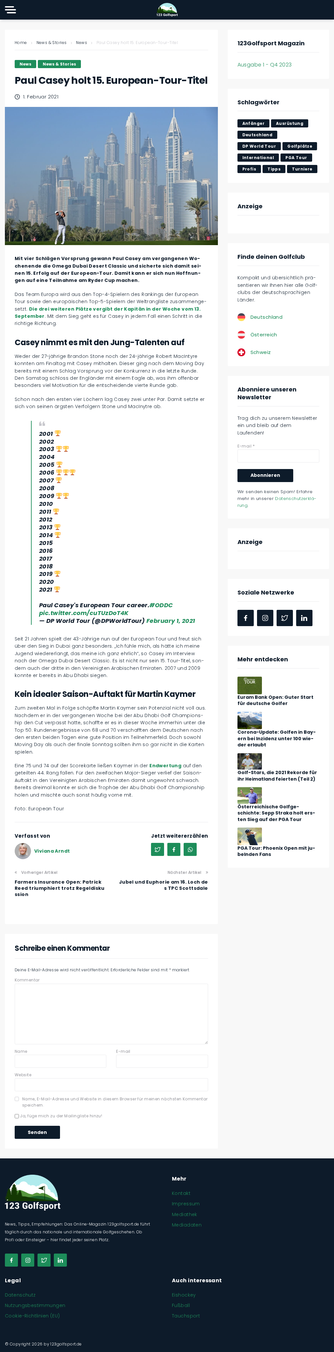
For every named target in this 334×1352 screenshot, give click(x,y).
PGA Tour (296, 157)
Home (21, 42)
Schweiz (260, 352)
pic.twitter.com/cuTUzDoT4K (84, 613)
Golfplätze (299, 146)
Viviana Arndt (52, 851)
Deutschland (257, 135)
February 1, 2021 (170, 621)
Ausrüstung (289, 123)
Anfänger (253, 123)
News (81, 42)
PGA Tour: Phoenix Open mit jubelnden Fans (276, 851)
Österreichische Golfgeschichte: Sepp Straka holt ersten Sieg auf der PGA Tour (276, 813)
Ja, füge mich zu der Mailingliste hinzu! (60, 1116)
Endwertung (165, 765)
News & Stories (52, 42)
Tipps (274, 169)
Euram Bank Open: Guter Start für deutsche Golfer (275, 700)
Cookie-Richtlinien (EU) (32, 1316)
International (258, 157)
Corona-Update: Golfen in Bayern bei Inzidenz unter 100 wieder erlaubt (276, 738)
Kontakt (181, 1193)
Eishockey (184, 1295)
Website (23, 1075)
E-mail (123, 1051)
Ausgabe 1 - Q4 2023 (264, 64)
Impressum (186, 1203)
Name (21, 1051)
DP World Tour (259, 146)
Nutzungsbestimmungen (35, 1305)
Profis (249, 169)
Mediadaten (187, 1225)
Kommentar (27, 980)
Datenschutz (20, 1295)
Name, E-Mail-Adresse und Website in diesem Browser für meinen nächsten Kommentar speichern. (115, 1102)
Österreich (263, 334)
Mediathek (184, 1214)
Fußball (181, 1305)
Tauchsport (186, 1316)
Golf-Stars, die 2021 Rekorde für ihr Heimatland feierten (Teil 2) (277, 775)
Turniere (302, 169)
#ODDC (161, 605)
